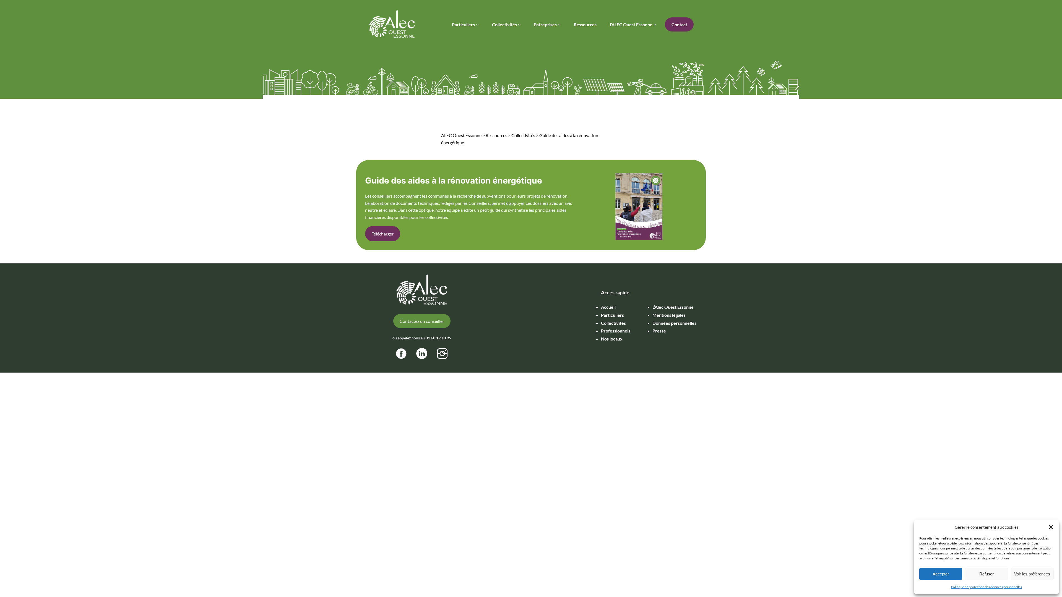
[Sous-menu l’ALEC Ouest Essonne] (655, 24)
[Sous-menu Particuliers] (477, 24)
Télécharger (383, 233)
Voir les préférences (1032, 574)
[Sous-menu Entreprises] (559, 24)
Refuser (986, 574)
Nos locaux (612, 338)
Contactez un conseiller (422, 321)
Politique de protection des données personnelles (986, 587)
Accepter (941, 574)
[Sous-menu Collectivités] (519, 24)
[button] (1051, 527)
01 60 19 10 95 (438, 338)
